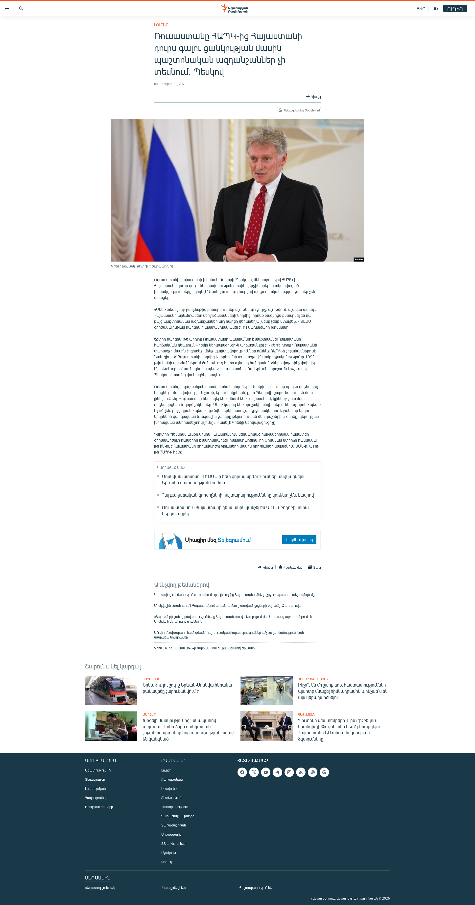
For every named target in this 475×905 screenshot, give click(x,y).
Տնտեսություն (171, 798)
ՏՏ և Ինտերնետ (174, 843)
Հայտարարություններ (256, 887)
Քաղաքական (172, 779)
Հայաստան (151, 679)
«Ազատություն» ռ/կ (100, 887)
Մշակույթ (168, 853)
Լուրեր (161, 24)
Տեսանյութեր (95, 779)
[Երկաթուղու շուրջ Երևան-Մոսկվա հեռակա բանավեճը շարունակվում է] (111, 690)
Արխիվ (166, 862)
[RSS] (301, 772)
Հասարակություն (313, 679)
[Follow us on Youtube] (265, 772)
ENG (421, 8)
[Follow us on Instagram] (289, 772)
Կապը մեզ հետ (174, 887)
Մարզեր (149, 715)
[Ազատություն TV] (435, 8)
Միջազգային (171, 834)
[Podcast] (312, 772)
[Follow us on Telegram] (277, 772)
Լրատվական (95, 788)
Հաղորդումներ (96, 798)
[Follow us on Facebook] (242, 772)
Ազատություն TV (98, 770)
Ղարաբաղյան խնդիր (177, 816)
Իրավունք (169, 788)
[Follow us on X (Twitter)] (254, 772)
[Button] (313, 97)
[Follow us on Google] (324, 772)
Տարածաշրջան (173, 825)
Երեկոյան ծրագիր (99, 807)
